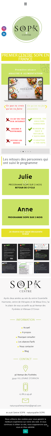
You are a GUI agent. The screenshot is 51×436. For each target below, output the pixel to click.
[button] (20, 151)
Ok (25, 431)
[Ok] (47, 426)
